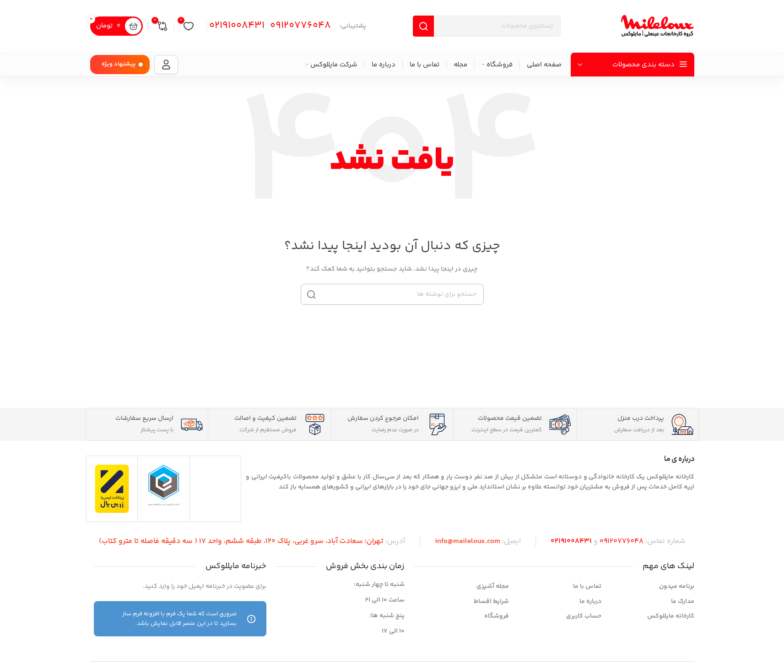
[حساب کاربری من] (166, 64)
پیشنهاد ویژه (119, 64)
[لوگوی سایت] (657, 26)
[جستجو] (311, 294)
